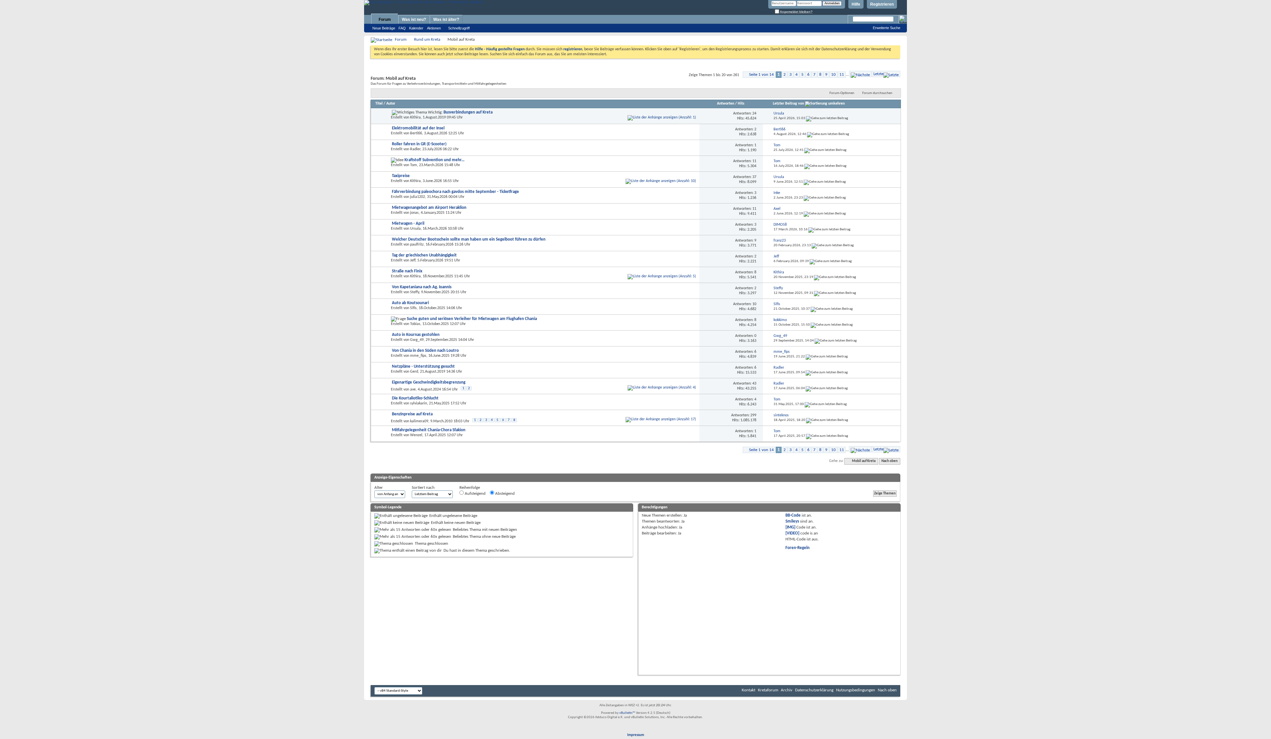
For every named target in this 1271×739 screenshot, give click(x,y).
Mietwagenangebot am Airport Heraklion (429, 208)
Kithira (415, 117)
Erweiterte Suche (886, 28)
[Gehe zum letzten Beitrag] (827, 118)
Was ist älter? (446, 19)
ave (413, 390)
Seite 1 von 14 (761, 74)
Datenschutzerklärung (814, 690)
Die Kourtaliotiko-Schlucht (415, 398)
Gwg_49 (417, 340)
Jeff (412, 260)
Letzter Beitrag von (788, 104)
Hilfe (856, 4)
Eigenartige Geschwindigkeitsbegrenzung (428, 382)
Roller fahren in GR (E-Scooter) (419, 144)
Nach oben (889, 461)
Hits (741, 104)
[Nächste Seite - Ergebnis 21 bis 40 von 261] (860, 74)
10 (833, 74)
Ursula (415, 229)
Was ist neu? (414, 19)
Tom (413, 165)
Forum (385, 19)
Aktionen (434, 28)
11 (841, 74)
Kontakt (748, 690)
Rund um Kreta (427, 39)
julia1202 (417, 197)
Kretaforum (768, 690)
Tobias (415, 324)
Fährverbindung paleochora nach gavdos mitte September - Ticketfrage (455, 192)
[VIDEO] (792, 533)
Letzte (878, 74)
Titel (379, 104)
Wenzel (416, 435)
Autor (390, 104)
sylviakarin (418, 403)
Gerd (414, 372)
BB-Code (793, 515)
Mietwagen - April (408, 223)
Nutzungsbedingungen (855, 690)
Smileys (792, 521)
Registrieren (882, 4)
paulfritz (417, 245)
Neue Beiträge (383, 28)
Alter (378, 487)
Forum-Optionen (841, 93)
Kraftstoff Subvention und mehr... (434, 160)
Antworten (725, 104)
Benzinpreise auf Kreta (412, 414)
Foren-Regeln (797, 548)
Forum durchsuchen (877, 93)
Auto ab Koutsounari (410, 303)
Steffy (414, 292)
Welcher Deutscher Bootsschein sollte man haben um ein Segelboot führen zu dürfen (468, 239)
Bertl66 (416, 133)
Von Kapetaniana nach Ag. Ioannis (421, 287)
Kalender (416, 28)
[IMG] (790, 527)
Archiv (786, 690)
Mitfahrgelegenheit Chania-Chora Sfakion (428, 430)
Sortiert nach (423, 487)
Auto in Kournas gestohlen (416, 335)
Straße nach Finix (407, 271)
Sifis (413, 308)
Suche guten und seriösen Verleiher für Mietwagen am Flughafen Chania (472, 319)
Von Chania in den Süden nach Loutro (425, 350)
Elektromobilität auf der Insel (418, 128)
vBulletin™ (627, 713)
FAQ (402, 28)
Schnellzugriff (459, 28)
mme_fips (418, 356)
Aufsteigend (475, 493)
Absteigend (504, 493)
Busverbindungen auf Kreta (468, 112)
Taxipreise (401, 176)
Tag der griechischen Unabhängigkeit (424, 255)
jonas (414, 213)
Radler (415, 149)
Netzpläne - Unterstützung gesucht (423, 366)
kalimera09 (419, 421)
